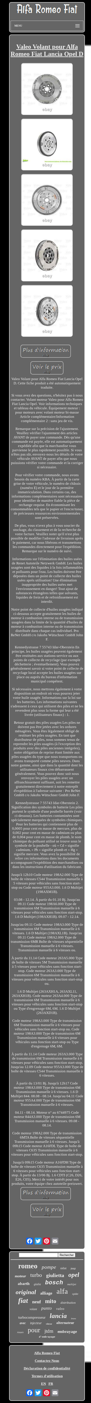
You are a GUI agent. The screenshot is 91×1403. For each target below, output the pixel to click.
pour (34, 1330)
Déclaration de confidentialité (47, 1368)
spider (75, 1293)
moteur (20, 1276)
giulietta (55, 1275)
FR (50, 1384)
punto (46, 1308)
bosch (54, 1282)
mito (50, 1301)
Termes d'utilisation (47, 1376)
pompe (49, 1267)
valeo (60, 1309)
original (26, 1292)
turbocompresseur (32, 1317)
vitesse (49, 1323)
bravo (73, 1318)
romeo (27, 1266)
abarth (24, 1283)
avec (23, 1323)
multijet (71, 1284)
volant (33, 1309)
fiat (23, 1300)
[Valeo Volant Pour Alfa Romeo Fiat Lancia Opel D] (47, 89)
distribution (68, 1302)
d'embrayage (47, 1336)
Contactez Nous (47, 1361)
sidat (63, 1268)
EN (43, 1384)
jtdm (48, 1331)
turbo (36, 1275)
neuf (36, 1301)
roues (20, 1332)
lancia (58, 1315)
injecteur (36, 1323)
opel (73, 1274)
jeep (73, 1268)
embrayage (67, 1331)
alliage (46, 1293)
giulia (37, 1284)
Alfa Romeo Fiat (47, 1353)
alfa (62, 1291)
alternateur (65, 1323)
